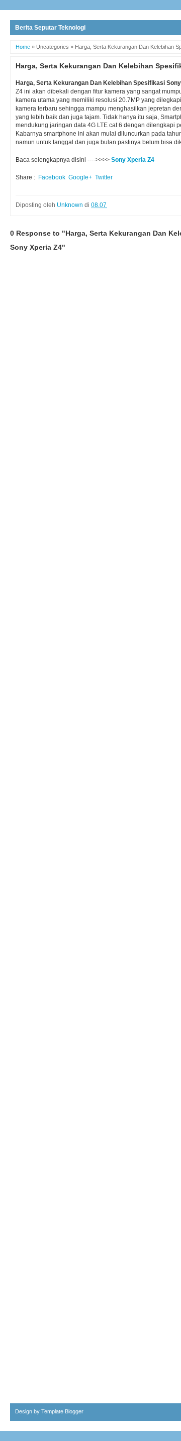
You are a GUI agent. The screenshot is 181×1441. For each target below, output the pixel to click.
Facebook (51, 177)
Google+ (80, 177)
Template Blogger (62, 1411)
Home (23, 47)
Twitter (104, 177)
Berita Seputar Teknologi (50, 27)
